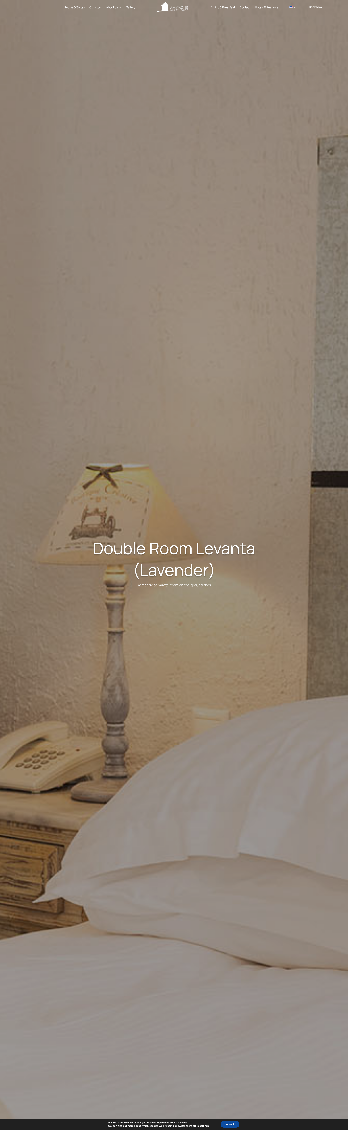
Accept (230, 1124)
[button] (315, 7)
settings (204, 1126)
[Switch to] (292, 7)
